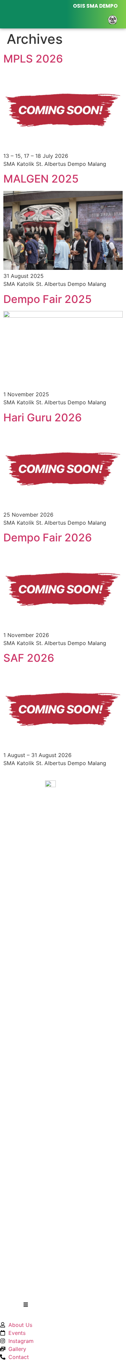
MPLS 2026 (33, 58)
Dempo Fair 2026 (47, 537)
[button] (25, 1305)
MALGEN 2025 (41, 178)
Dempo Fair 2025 (47, 299)
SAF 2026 (28, 657)
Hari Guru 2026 (42, 417)
